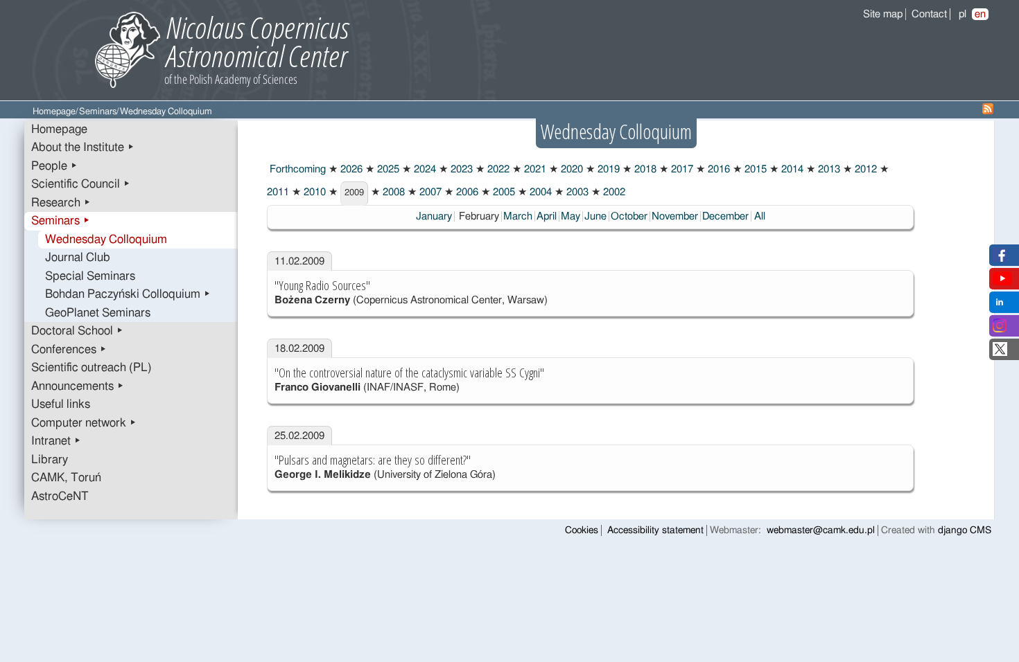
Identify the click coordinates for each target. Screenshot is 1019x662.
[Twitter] (1000, 353)
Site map (883, 14)
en (980, 14)
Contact (929, 14)
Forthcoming (296, 169)
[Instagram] (1000, 329)
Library (49, 459)
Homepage (54, 111)
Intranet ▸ (56, 441)
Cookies (581, 530)
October (629, 216)
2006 (465, 192)
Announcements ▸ (77, 386)
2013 (827, 169)
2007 (429, 192)
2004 (539, 192)
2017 (680, 169)
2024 (423, 169)
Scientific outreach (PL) (91, 367)
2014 (790, 169)
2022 (497, 169)
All (759, 216)
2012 (864, 169)
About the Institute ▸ (82, 147)
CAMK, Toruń (66, 477)
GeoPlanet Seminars (97, 313)
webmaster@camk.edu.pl (821, 530)
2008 (392, 192)
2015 (754, 169)
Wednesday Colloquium (106, 239)
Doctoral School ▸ (77, 331)
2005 (502, 192)
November (675, 216)
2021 (533, 169)
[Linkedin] (1000, 306)
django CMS (964, 530)
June (595, 216)
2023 (460, 169)
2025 (386, 169)
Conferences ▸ (69, 349)
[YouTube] (1002, 282)
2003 (576, 192)
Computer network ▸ (84, 423)
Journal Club (77, 257)
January (434, 216)
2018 (644, 169)
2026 (350, 169)
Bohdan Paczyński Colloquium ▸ (128, 294)
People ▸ (54, 166)
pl (962, 14)
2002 (612, 192)
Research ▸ (61, 202)
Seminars (97, 111)
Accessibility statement (655, 530)
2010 (313, 192)
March (517, 216)
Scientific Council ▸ (80, 184)
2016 (717, 169)
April (547, 216)
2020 (570, 169)
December (725, 216)
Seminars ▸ (60, 220)
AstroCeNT (60, 496)
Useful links (60, 404)
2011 (278, 192)
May (570, 216)
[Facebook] (1000, 258)
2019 (607, 169)
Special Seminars (90, 276)
